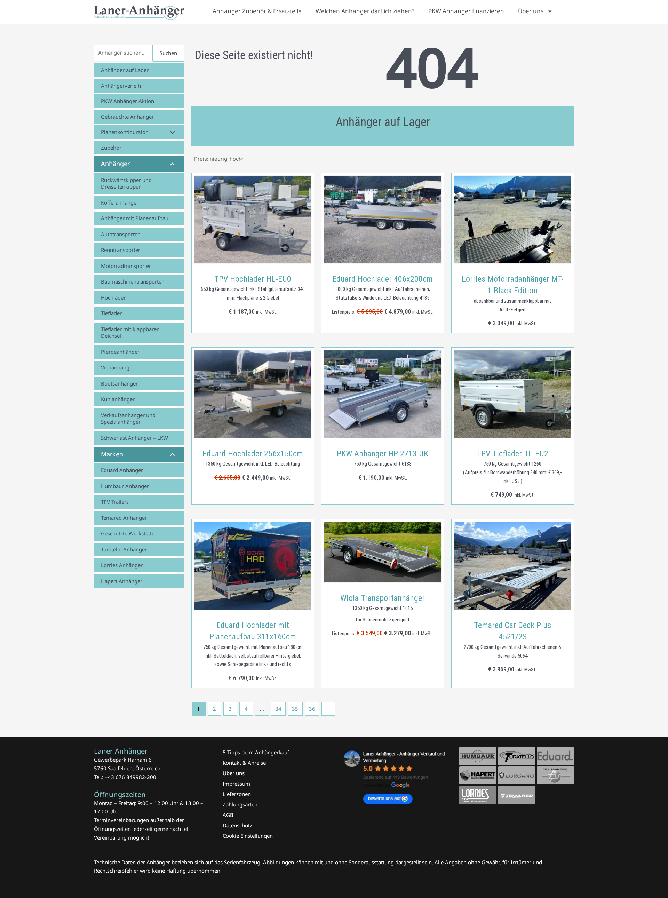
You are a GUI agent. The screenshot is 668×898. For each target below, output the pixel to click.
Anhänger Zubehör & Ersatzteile (257, 11)
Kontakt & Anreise (244, 762)
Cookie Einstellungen (248, 835)
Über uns (530, 11)
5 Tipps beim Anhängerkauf (256, 752)
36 (312, 708)
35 (295, 708)
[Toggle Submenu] (172, 132)
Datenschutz (237, 825)
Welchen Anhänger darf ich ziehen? (365, 11)
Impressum (236, 783)
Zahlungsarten (240, 804)
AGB (228, 814)
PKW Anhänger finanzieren (466, 11)
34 (278, 708)
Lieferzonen (237, 793)
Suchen (168, 52)
